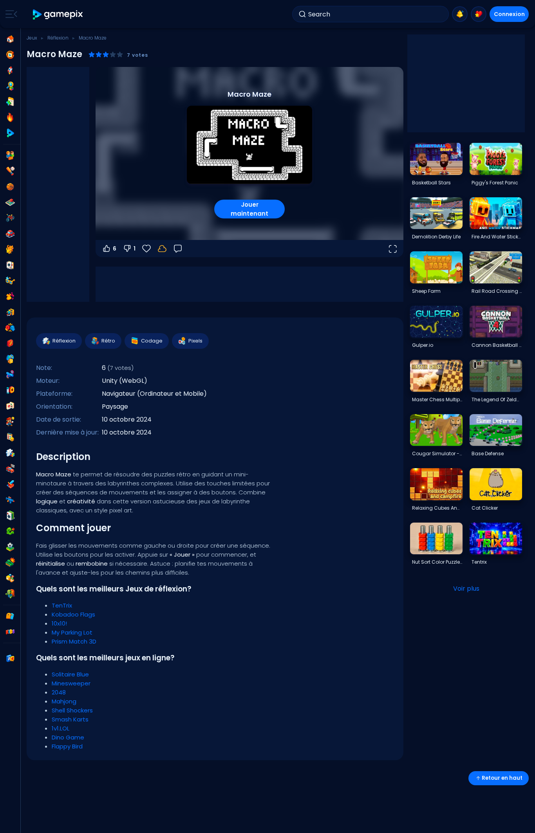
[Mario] (10, 421)
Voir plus (466, 588)
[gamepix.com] (58, 14)
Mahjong (64, 701)
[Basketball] (10, 187)
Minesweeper (71, 683)
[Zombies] (10, 594)
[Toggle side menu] (10, 14)
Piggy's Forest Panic (495, 182)
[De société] (10, 202)
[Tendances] (10, 117)
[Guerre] (10, 562)
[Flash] (10, 343)
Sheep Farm (426, 291)
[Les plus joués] (10, 70)
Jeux (32, 37)
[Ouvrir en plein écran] (392, 248)
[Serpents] (10, 531)
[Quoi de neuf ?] (460, 14)
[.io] (10, 390)
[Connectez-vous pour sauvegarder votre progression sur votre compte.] (162, 248)
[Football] (10, 547)
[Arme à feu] (10, 374)
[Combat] (10, 327)
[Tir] (10, 500)
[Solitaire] (10, 515)
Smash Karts (70, 719)
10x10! (59, 623)
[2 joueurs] (10, 155)
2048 (59, 692)
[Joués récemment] (10, 55)
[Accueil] (10, 39)
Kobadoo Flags (73, 614)
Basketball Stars (431, 182)
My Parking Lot (72, 632)
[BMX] (10, 218)
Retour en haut (502, 778)
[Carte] (10, 265)
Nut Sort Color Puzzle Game (437, 562)
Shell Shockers (72, 710)
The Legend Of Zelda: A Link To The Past (497, 399)
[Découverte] (10, 86)
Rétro (108, 340)
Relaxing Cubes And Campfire (437, 508)
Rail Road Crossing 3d (497, 291)
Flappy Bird (67, 746)
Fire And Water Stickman (497, 236)
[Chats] (10, 249)
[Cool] (10, 280)
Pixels (195, 340)
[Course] (10, 468)
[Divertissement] (10, 359)
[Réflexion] (10, 453)
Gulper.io (422, 345)
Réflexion (58, 37)
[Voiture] (10, 234)
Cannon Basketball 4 (497, 345)
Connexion (509, 14)
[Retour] (178, 248)
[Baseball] (10, 171)
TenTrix (62, 605)
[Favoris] (478, 14)
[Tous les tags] (10, 616)
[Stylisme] (10, 296)
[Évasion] (10, 312)
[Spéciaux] (10, 133)
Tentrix (479, 562)
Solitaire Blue (70, 674)
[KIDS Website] (10, 632)
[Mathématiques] (10, 437)
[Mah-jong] (10, 406)
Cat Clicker (485, 508)
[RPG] (10, 484)
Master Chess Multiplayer (437, 399)
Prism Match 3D (74, 641)
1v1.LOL (60, 728)
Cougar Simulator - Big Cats (437, 453)
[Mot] (10, 578)
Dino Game (68, 737)
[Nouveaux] (10, 102)
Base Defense (488, 453)
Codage (152, 340)
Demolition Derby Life (436, 236)
